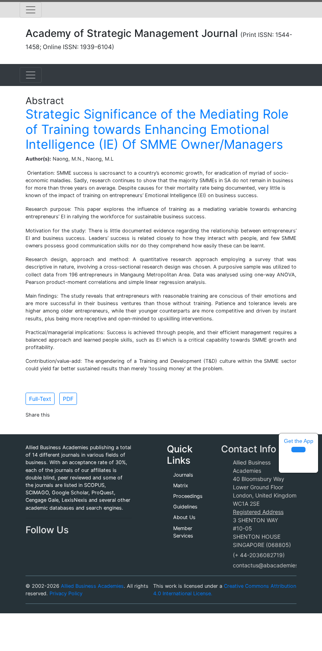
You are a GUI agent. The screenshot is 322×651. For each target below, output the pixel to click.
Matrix (180, 485)
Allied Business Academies (92, 586)
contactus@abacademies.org (270, 565)
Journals (183, 475)
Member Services (183, 532)
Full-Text (40, 398)
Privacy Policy (65, 593)
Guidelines (185, 507)
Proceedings (188, 496)
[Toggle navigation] (31, 10)
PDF (68, 398)
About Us (184, 517)
